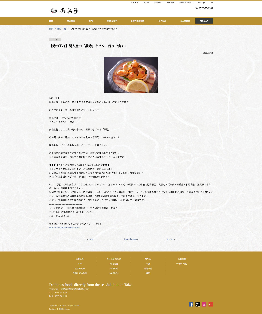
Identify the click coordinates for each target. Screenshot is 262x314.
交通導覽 (148, 269)
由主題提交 (114, 273)
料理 (80, 264)
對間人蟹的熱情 (80, 273)
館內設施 (114, 264)
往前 (91, 239)
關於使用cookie (64, 309)
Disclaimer (52, 309)
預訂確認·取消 (185, 2)
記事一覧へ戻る (131, 239)
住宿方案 (114, 269)
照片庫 (148, 259)
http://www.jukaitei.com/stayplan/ (65, 227)
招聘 (148, 273)
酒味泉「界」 (182, 264)
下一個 (169, 239)
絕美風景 (80, 259)
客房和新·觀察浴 (113, 259)
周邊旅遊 (182, 259)
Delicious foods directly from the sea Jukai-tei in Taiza (90, 285)
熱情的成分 (80, 269)
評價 (148, 264)
